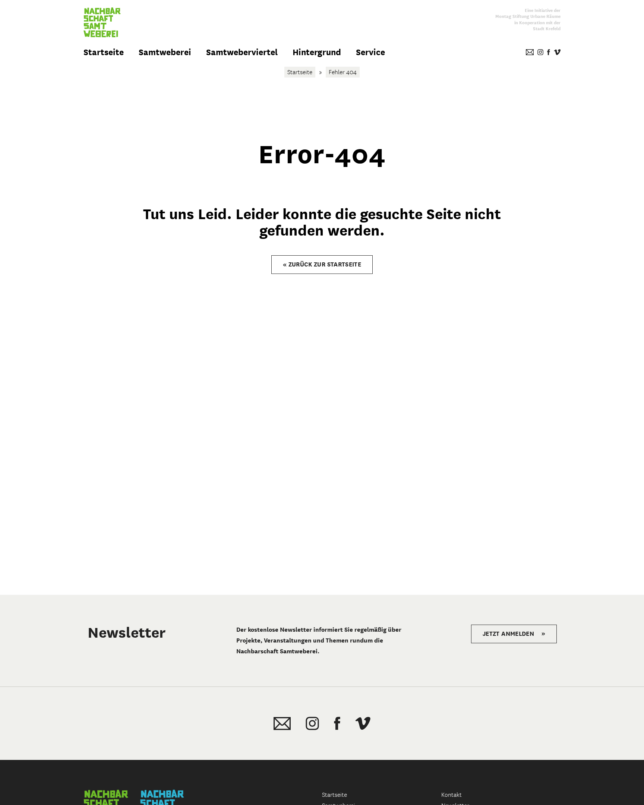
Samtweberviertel (242, 52)
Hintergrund (317, 52)
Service (370, 52)
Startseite (103, 52)
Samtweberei (165, 52)
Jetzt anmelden (514, 633)
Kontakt (451, 795)
